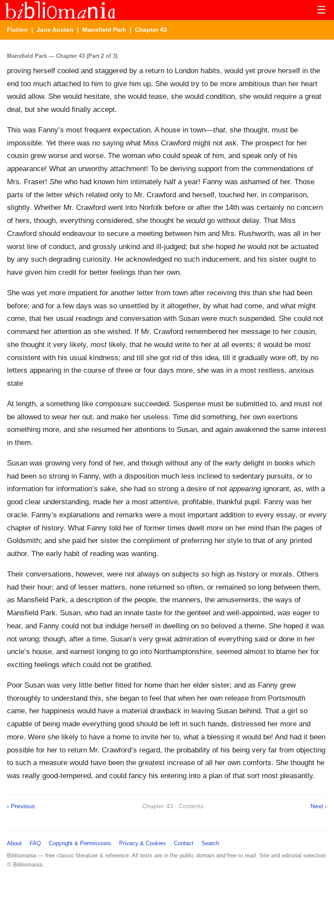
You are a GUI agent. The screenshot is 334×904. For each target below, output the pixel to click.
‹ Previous (21, 806)
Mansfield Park (104, 29)
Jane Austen (55, 29)
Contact (184, 843)
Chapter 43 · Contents (173, 806)
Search (210, 843)
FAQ (35, 843)
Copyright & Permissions (80, 843)
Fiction (17, 29)
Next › (319, 806)
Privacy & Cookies (142, 843)
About (14, 843)
